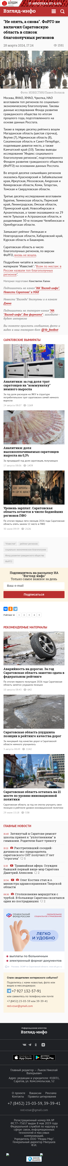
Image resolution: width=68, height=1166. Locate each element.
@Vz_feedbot (49, 330)
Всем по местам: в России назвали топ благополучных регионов (32, 270)
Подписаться (34, 594)
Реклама (50, 1093)
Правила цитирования (42, 1096)
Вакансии (35, 1093)
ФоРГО (8, 561)
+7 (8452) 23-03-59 (18, 1001)
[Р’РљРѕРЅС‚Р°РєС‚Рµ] (5, 609)
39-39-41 (42, 1001)
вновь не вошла (25, 255)
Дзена (7, 303)
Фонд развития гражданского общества (24, 555)
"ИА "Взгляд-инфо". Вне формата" (28, 312)
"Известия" (10, 543)
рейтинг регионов (28, 543)
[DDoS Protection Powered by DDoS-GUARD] (34, 1161)
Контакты (18, 1096)
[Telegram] (15, 609)
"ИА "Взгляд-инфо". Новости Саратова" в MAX (31, 290)
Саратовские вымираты (21, 340)
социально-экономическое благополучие (25, 549)
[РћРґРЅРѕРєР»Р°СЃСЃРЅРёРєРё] (10, 609)
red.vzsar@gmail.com (20, 1006)
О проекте (18, 1093)
